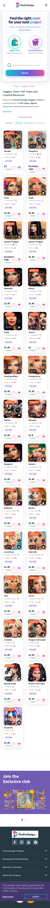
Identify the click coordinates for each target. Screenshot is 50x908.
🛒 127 (11, 514)
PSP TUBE (8, 161)
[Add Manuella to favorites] (13, 304)
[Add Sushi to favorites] (37, 214)
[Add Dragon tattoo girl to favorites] (37, 656)
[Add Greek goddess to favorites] (13, 392)
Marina (7, 420)
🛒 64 (35, 646)
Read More (7, 111)
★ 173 (30, 248)
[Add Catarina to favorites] (13, 656)
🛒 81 (10, 426)
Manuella (8, 288)
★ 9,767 (6, 514)
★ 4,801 (6, 294)
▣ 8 (39, 157)
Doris (6, 198)
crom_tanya (34, 511)
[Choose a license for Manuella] (19, 304)
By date (19, 122)
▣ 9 (15, 382)
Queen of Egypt (11, 242)
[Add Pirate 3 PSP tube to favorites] (37, 700)
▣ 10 (39, 294)
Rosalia (7, 151)
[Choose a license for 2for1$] (43, 348)
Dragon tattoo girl (37, 640)
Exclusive (33, 154)
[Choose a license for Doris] (19, 214)
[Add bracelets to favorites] (13, 744)
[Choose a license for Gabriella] (43, 568)
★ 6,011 (31, 338)
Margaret (8, 464)
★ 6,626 (6, 733)
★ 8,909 (31, 204)
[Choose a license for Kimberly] (19, 524)
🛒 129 (35, 204)
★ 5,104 (6, 157)
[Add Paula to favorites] (13, 348)
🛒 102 (11, 382)
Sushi (31, 198)
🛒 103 (35, 157)
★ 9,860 (6, 646)
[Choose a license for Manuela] (43, 436)
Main (16, 86)
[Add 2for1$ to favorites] (37, 348)
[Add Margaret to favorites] (13, 480)
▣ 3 (39, 514)
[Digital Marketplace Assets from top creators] (35, 42)
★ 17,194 (31, 602)
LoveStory (9, 552)
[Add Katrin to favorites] (37, 304)
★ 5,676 (31, 426)
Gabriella (33, 552)
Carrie (31, 596)
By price (41, 122)
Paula (6, 332)
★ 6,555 (31, 514)
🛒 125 (11, 248)
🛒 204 (36, 558)
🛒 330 (36, 602)
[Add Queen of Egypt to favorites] (13, 259)
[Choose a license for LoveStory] (19, 568)
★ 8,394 (31, 646)
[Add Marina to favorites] (13, 436)
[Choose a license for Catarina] (19, 656)
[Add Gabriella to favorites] (37, 568)
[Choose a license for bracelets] (19, 744)
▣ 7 (14, 157)
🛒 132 (11, 690)
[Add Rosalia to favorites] (13, 167)
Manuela (32, 420)
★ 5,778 (31, 294)
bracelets (8, 727)
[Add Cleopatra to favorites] (37, 169)
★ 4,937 (6, 470)
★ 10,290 (31, 690)
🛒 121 (35, 338)
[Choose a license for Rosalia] (19, 167)
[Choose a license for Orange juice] (43, 392)
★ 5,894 (31, 470)
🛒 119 (36, 690)
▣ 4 (15, 690)
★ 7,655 (31, 157)
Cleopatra (33, 151)
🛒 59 (10, 157)
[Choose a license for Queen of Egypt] (19, 259)
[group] (25, 792)
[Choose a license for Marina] (19, 436)
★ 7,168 (31, 382)
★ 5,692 (6, 338)
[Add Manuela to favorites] (37, 436)
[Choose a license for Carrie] (43, 612)
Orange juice (34, 376)
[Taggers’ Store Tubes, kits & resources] (14, 42)
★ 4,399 (6, 204)
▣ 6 (14, 733)
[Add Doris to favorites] (13, 214)
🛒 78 (35, 382)
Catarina (8, 640)
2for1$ (32, 332)
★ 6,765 (6, 248)
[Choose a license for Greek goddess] (19, 392)
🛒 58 (10, 294)
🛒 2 (34, 248)
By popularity (30, 122)
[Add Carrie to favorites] (37, 612)
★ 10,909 (31, 558)
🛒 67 (10, 338)
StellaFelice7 (10, 154)
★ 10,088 (6, 558)
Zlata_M (8, 730)
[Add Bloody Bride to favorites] (13, 700)
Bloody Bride (10, 683)
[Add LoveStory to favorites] (13, 568)
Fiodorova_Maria (35, 200)
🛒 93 (10, 733)
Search (25, 72)
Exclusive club (33, 167)
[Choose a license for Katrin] (43, 304)
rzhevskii (9, 642)
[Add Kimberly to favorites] (13, 524)
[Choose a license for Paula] (19, 348)
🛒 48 (10, 204)
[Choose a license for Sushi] (43, 214)
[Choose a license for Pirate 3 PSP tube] (43, 700)
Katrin (31, 288)
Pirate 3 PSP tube (37, 683)
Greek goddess (11, 376)
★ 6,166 (6, 382)
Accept (36, 896)
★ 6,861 (6, 602)
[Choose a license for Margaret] (19, 480)
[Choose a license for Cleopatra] (43, 169)
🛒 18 (35, 514)
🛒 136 (11, 646)
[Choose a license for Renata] (43, 480)
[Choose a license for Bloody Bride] (19, 700)
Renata (32, 464)
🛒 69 (35, 426)
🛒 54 (10, 602)
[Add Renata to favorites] (37, 480)
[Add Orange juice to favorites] (37, 392)
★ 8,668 (6, 690)
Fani (6, 596)
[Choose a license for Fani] (19, 612)
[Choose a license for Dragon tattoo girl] (43, 656)
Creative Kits (35, 109)
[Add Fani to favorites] (13, 612)
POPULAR (11, 133)
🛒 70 (35, 470)
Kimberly (8, 508)
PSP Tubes (23, 109)
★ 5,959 (6, 426)
